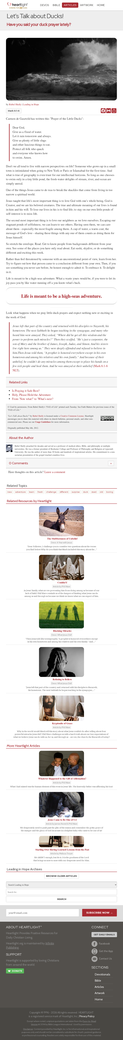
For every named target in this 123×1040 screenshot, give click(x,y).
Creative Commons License (72, 415)
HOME (101, 5)
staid (94, 492)
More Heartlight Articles (23, 746)
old (101, 492)
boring (109, 492)
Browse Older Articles (61, 876)
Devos (44, 5)
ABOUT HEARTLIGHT (24, 927)
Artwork (86, 5)
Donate (15, 971)
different (64, 492)
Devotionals (102, 974)
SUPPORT (14, 954)
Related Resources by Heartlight (29, 501)
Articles (70, 5)
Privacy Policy (86, 1016)
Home (99, 999)
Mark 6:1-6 (14, 110)
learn (31, 492)
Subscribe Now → (99, 912)
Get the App (106, 951)
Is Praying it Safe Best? (26, 391)
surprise (76, 492)
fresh (40, 492)
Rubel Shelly (15, 104)
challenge (51, 492)
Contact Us (105, 958)
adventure (20, 492)
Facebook (104, 943)
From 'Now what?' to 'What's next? (32, 399)
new (9, 492)
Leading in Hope (31, 104)
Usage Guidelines (43, 421)
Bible (56, 5)
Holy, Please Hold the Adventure (31, 395)
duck (85, 492)
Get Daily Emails (104, 934)
